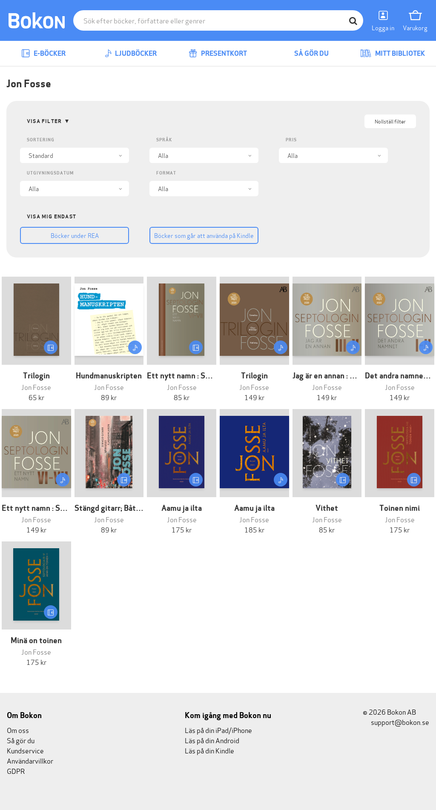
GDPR (16, 771)
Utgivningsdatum (50, 173)
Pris (291, 140)
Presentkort (223, 53)
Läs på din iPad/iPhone (218, 730)
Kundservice (25, 750)
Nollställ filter (390, 121)
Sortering (40, 140)
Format (166, 173)
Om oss (18, 730)
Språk (164, 140)
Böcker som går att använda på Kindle (204, 235)
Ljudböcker (135, 53)
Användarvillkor (30, 760)
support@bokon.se (399, 722)
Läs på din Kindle (209, 750)
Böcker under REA (75, 235)
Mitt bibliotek (399, 53)
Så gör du (311, 53)
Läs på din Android (212, 740)
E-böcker (49, 53)
